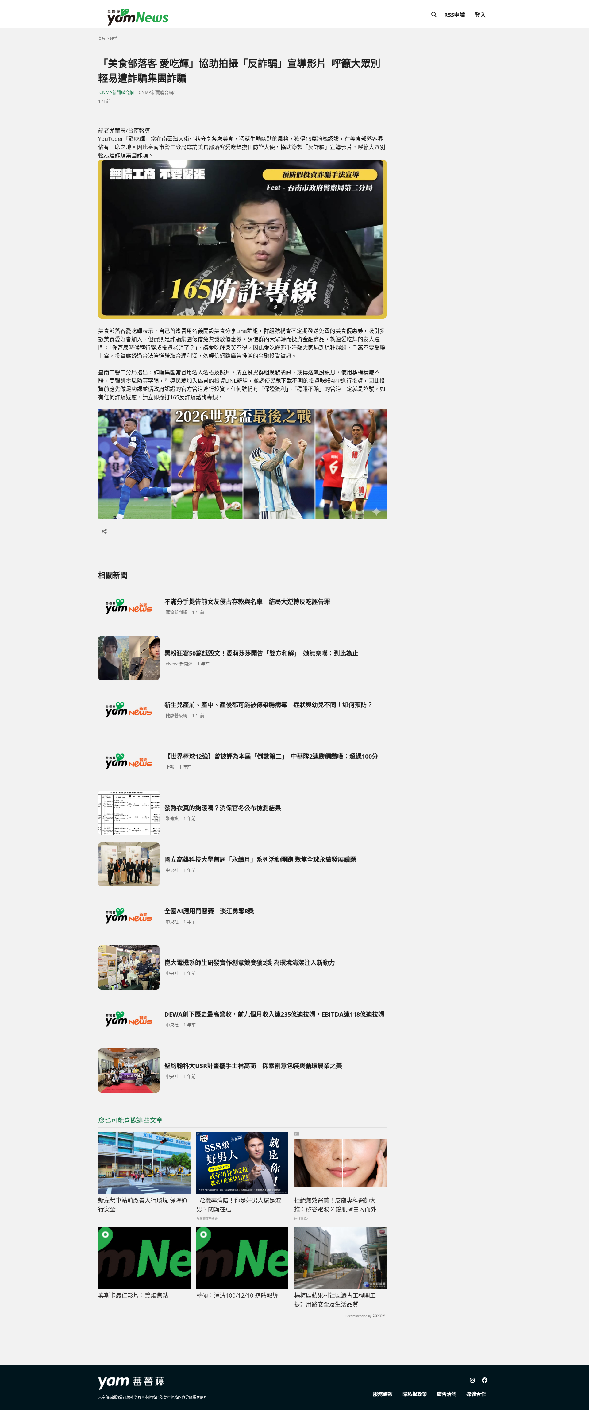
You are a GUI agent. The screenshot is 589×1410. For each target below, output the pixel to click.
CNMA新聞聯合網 (116, 92)
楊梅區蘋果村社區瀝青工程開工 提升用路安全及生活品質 (338, 1300)
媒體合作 (476, 1394)
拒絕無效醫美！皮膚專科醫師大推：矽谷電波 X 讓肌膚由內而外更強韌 (338, 1205)
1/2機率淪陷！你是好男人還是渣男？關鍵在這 (238, 1204)
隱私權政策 (414, 1394)
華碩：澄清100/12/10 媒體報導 (237, 1296)
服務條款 (383, 1394)
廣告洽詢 (446, 1394)
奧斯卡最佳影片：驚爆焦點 (133, 1296)
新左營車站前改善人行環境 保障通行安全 (142, 1204)
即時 (113, 38)
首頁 (102, 38)
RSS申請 (454, 14)
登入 (480, 14)
